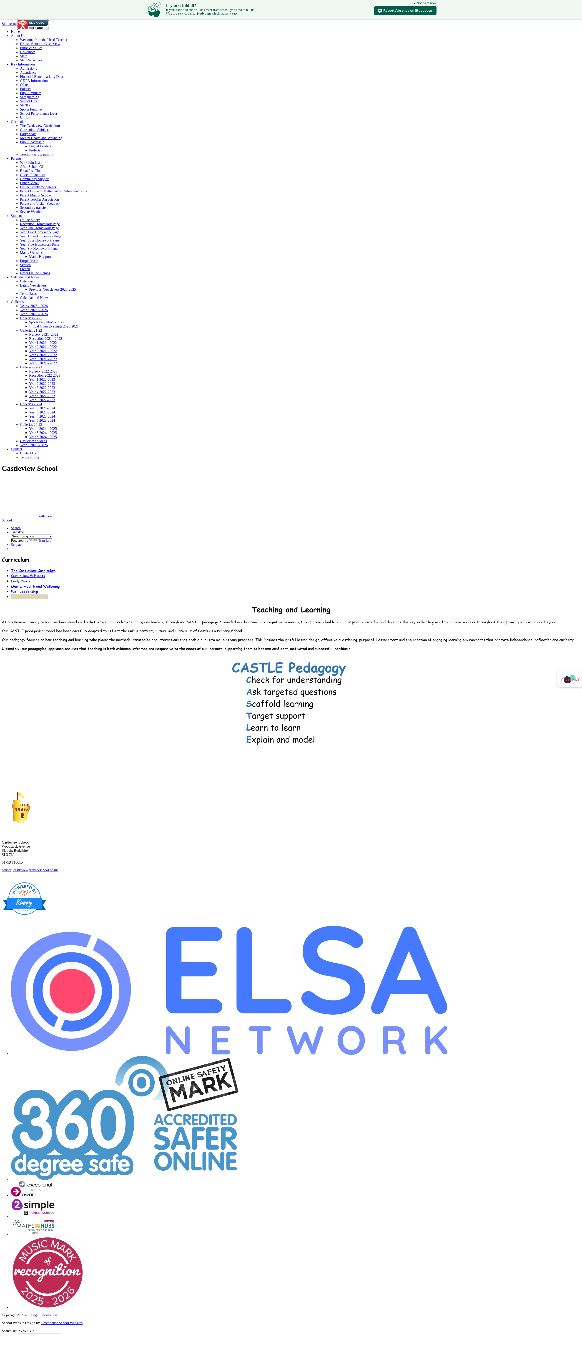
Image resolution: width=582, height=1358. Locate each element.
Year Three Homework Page (40, 236)
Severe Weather (31, 212)
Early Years (28, 134)
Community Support (34, 179)
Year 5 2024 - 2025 (43, 433)
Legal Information (44, 1315)
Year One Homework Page (39, 228)
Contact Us (28, 453)
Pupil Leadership (32, 142)
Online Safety (30, 220)
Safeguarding (29, 97)
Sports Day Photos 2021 (46, 322)
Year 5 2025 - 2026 (34, 310)
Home (15, 31)
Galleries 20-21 (31, 318)
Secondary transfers (34, 207)
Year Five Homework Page (39, 244)
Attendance (28, 72)
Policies (25, 89)
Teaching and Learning (36, 154)
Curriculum (19, 121)
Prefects (34, 150)
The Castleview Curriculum (40, 126)
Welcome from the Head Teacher (43, 40)
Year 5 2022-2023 (42, 396)
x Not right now (425, 3)
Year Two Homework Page (39, 232)
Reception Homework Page (40, 224)
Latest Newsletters (33, 285)
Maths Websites (31, 252)
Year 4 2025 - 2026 (34, 306)
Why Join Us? (30, 162)
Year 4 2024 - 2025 (43, 429)
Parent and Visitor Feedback (40, 203)
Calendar (26, 281)
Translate (44, 540)
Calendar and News (25, 277)
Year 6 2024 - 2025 (43, 437)
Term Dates (28, 293)
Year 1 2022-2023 (42, 379)
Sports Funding (31, 109)
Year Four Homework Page (40, 240)
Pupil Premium (30, 93)
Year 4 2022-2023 (42, 392)
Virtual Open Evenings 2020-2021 (54, 326)
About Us (18, 36)
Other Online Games (35, 273)
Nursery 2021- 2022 (43, 334)
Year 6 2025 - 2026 (34, 314)
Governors (27, 52)
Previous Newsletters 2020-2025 (52, 289)
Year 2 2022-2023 (42, 383)
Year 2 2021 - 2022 (43, 347)
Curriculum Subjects (34, 130)
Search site (9, 1331)
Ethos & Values (31, 48)
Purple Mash (29, 261)
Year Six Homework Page (39, 248)
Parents (16, 158)
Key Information (23, 64)
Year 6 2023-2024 (42, 412)
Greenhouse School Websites (62, 1323)
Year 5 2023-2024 (42, 420)
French (25, 269)
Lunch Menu (29, 183)
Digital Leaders (40, 146)
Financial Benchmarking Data (41, 76)
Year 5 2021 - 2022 (43, 359)
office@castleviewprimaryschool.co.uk (30, 870)
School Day (28, 101)
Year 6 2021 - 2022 (43, 363)
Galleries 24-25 (31, 424)
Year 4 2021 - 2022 (43, 355)
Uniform (26, 117)
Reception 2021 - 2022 (45, 338)
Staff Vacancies (31, 60)
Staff (23, 56)
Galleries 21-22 (31, 330)
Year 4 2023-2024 (42, 416)
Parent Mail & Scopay (36, 195)
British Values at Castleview (40, 44)
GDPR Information (34, 81)
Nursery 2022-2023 (43, 371)
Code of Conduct (32, 175)
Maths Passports (40, 257)
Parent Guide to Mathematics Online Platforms (53, 191)
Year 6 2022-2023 (42, 400)
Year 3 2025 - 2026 (34, 445)
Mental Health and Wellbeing (41, 138)
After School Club (33, 167)
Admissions (28, 68)
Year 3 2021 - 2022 (43, 351)
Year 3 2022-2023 (42, 388)
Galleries (17, 302)
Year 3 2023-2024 (42, 408)
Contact (16, 449)
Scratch (25, 265)
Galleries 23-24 (31, 404)
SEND (25, 105)
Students (17, 216)
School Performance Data (38, 113)
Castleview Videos (33, 441)
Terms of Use (29, 457)
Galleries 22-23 (31, 367)
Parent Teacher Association (39, 199)
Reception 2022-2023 (44, 375)
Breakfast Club (31, 171)
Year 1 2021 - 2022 (43, 343)
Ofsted (25, 85)
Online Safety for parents (38, 187)
